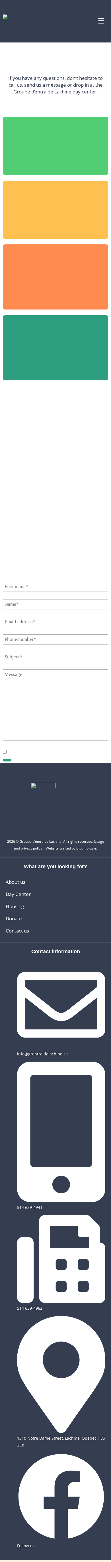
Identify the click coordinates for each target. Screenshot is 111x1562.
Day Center (18, 894)
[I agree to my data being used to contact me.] (5, 751)
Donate (14, 918)
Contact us (17, 930)
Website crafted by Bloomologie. (71, 848)
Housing (15, 906)
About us (15, 882)
